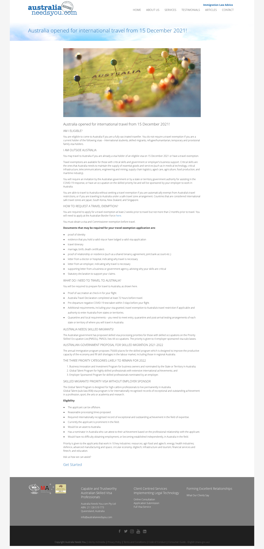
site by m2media (96, 541)
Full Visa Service (142, 506)
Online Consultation (144, 499)
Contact (228, 10)
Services (170, 10)
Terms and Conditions (135, 541)
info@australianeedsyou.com (96, 517)
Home (137, 10)
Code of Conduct (157, 541)
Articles (211, 10)
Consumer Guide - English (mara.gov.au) (188, 541)
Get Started (72, 464)
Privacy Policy (114, 541)
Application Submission (146, 503)
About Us (152, 10)
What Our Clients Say (198, 495)
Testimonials (191, 10)
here (118, 215)
